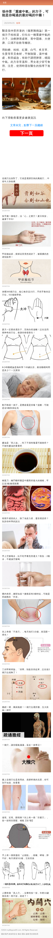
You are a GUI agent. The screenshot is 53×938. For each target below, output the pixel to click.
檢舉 (18, 23)
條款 (19, 934)
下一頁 (26, 133)
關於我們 (4, 934)
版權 (27, 934)
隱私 (23, 934)
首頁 (4, 3)
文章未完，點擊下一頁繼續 (26, 125)
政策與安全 (13, 934)
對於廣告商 (34, 934)
